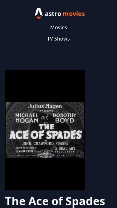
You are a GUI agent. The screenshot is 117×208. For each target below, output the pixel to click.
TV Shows (58, 38)
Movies (58, 27)
